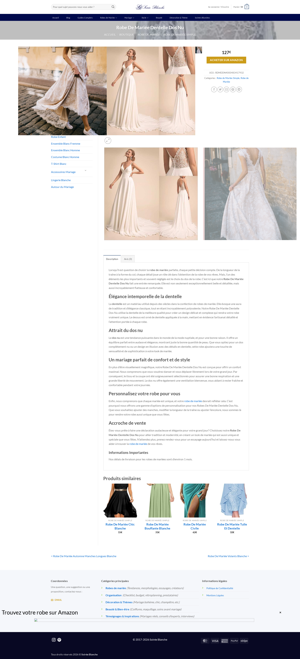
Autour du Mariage (62, 186)
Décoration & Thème (179, 18)
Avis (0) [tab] (128, 259)
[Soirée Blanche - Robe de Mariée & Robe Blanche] (150, 7)
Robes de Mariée (107, 18)
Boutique (126, 34)
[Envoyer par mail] (226, 89)
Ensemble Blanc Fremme (65, 143)
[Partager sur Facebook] (214, 89)
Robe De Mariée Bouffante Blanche (157, 526)
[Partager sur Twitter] (220, 89)
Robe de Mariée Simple (180, 34)
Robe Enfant (58, 136)
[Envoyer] (113, 7)
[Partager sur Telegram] (239, 89)
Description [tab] (112, 259)
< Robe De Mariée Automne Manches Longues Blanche (83, 556)
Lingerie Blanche (61, 180)
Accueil (55, 18)
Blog (68, 18)
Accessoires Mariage (63, 171)
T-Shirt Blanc (58, 163)
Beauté (159, 18)
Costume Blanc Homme (65, 157)
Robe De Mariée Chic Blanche (120, 526)
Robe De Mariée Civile (195, 526)
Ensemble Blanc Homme (65, 150)
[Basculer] (85, 170)
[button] (241, 6)
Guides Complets (85, 18)
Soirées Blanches (202, 18)
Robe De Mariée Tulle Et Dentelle (232, 526)
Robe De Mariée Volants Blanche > (228, 556)
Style (144, 18)
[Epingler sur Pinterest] (233, 89)
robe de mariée (193, 401)
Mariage (128, 18)
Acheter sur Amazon (226, 60)
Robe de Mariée (149, 34)
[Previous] (105, 243)
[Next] (116, 138)
